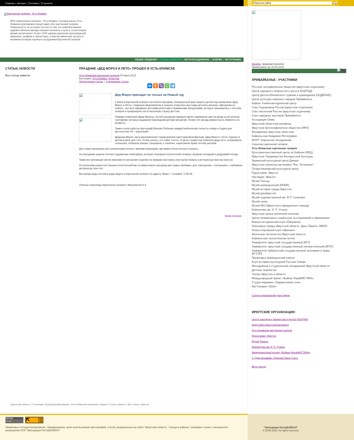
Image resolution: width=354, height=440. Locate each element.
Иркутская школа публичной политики (275, 213)
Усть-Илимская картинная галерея (99, 75)
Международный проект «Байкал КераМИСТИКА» (283, 278)
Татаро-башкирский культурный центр (275, 168)
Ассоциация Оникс (263, 119)
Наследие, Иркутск (264, 176)
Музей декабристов (264, 193)
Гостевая (33, 3)
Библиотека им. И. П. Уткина (269, 209)
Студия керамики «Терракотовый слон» (276, 282)
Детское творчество (264, 270)
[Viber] (161, 85)
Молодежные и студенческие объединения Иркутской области (290, 265)
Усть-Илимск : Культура (105, 78)
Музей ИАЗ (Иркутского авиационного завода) (280, 205)
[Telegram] (172, 85)
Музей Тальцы (261, 181)
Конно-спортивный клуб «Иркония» (273, 230)
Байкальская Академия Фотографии (274, 136)
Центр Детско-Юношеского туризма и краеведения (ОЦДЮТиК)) (291, 95)
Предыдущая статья (91, 81)
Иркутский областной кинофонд (271, 123)
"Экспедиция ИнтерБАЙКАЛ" (280, 427)
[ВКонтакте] (149, 85)
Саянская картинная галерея (269, 144)
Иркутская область (21, 404)
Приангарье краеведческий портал (273, 257)
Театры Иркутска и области (269, 274)
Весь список (259, 366)
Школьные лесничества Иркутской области (278, 234)
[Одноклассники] (155, 85)
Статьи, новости (171, 59)
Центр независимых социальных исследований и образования (290, 217)
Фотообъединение (196, 59)
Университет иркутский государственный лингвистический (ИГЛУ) (292, 246)
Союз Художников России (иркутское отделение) (282, 107)
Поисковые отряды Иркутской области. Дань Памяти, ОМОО (289, 226)
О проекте (46, 3)
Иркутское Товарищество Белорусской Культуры (282, 156)
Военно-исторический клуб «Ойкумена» (276, 221)
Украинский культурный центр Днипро (275, 160)
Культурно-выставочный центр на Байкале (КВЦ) (282, 152)
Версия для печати (233, 216)
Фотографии (233, 59)
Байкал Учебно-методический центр (274, 103)
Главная (9, 3)
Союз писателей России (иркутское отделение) (281, 111)
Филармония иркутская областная (273, 131)
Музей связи (259, 201)
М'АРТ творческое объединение (271, 140)
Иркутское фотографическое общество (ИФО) (280, 127)
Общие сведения (146, 59)
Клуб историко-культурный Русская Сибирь (279, 261)
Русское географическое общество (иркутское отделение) (288, 86)
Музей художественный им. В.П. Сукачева (278, 197)
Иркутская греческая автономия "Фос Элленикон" (283, 164)
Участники (37, 404)
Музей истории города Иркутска (272, 189)
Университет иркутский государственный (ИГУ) (281, 242)
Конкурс (256, 64)
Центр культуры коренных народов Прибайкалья (282, 99)
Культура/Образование (57, 404)
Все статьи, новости (17, 75)
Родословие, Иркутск (265, 172)
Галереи (217, 59)
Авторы (21, 3)
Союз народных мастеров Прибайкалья (276, 115)
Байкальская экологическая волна (273, 238)
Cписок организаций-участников (270, 295)
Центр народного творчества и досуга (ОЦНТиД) (282, 91)
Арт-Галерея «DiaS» (264, 286)
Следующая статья (117, 81)
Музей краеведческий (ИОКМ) (270, 185)
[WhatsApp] (167, 85)
